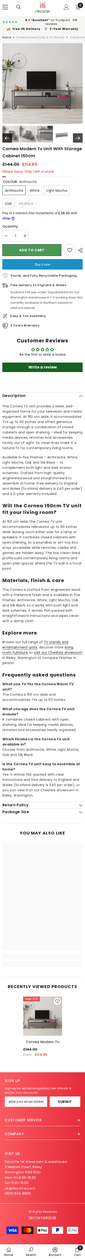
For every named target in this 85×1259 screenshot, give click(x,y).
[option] (42, 1028)
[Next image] (78, 138)
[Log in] (66, 7)
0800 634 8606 (18, 1193)
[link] (42, 956)
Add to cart (32, 250)
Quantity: (10, 226)
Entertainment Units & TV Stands (40, 37)
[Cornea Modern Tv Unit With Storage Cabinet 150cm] (42, 1016)
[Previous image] (7, 138)
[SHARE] (79, 250)
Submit (65, 1101)
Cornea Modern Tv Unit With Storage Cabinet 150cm (42, 1042)
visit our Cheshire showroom (58, 652)
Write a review (42, 367)
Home (6, 37)
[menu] (5, 7)
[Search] (18, 7)
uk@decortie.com (20, 1188)
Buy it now (42, 264)
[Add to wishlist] (70, 250)
